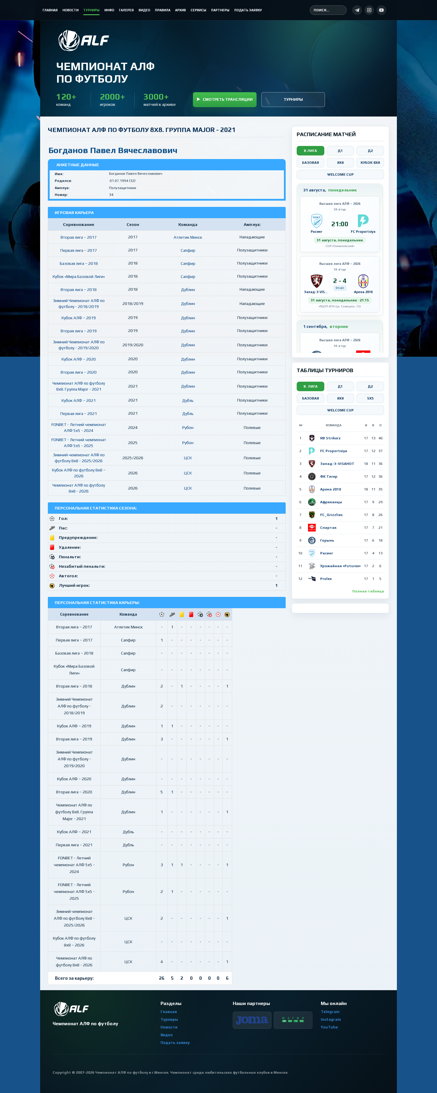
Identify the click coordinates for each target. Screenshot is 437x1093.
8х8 (340, 398)
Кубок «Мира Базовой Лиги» (79, 276)
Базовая (310, 163)
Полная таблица (368, 591)
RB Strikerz (330, 438)
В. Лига (310, 386)
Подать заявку (175, 1042)
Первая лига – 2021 (78, 413)
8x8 (340, 163)
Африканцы (331, 502)
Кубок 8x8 (370, 163)
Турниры (293, 99)
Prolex (326, 579)
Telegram (330, 1011)
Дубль (188, 400)
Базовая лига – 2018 (79, 263)
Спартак (328, 528)
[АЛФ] (105, 40)
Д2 (370, 151)
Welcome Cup (340, 174)
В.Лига (310, 151)
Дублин (188, 289)
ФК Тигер (328, 476)
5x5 (370, 398)
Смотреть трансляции (228, 99)
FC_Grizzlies (331, 515)
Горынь (327, 540)
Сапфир (188, 250)
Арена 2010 (330, 489)
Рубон (188, 427)
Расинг (326, 553)
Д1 (340, 151)
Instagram (331, 1019)
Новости (169, 1027)
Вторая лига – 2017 (79, 237)
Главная (169, 1011)
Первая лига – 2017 (78, 250)
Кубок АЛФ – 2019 (79, 317)
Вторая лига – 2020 (79, 372)
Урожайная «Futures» (340, 566)
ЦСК (188, 457)
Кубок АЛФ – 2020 (79, 359)
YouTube (329, 1027)
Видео (167, 1035)
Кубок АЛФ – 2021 (79, 400)
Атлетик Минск (188, 237)
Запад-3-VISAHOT (337, 464)
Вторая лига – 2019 (79, 330)
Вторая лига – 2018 (79, 289)
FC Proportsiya (333, 451)
